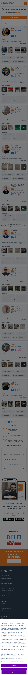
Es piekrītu (14, 665)
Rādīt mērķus (14, 672)
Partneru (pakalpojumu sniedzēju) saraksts (12, 661)
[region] (14, 647)
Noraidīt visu (14, 669)
